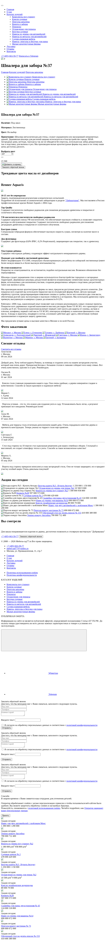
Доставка (11, 46)
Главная (10, 9)
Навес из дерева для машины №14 (52, 500)
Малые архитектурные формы (26, 44)
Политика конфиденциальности (22, 575)
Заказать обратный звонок (13, 167)
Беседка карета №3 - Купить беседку (55, 485)
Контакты (11, 51)
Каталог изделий (14, 14)
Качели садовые (19, 19)
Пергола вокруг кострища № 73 (48, 510)
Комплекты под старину (23, 17)
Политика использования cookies (22, 572)
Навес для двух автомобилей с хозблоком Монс (70, 505)
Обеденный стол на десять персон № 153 (62, 513)
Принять (5, 816)
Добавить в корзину (12, 164)
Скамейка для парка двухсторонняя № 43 (62, 498)
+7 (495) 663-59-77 (9, 56)
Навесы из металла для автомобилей (29, 36)
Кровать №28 (22, 493)
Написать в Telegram (28, 56)
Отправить (6, 728)
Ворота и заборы (20, 24)
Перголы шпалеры (21, 22)
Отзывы (10, 49)
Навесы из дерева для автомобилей (28, 34)
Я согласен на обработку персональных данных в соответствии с (50, 725)
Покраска (16, 27)
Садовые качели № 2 (33, 495)
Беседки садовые (20, 31)
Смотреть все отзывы (11, 349)
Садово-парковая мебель (23, 39)
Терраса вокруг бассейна (39, 515)
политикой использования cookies (44, 808)
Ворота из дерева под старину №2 (52, 490)
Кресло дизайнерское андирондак (52, 503)
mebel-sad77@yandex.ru (17, 548)
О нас (9, 12)
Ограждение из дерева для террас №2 (56, 488)
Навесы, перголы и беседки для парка (30, 41)
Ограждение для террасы (24, 29)
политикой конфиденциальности (81, 725)
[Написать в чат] (44, 640)
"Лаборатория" (72, 200)
